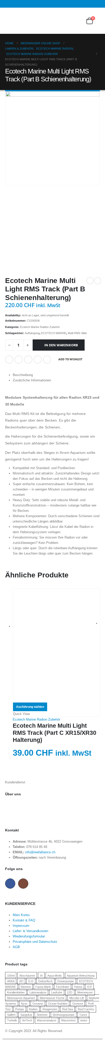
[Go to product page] (56, 646)
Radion (33, 1009)
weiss (83, 1020)
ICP (89, 986)
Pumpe (19, 1009)
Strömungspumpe (63, 1014)
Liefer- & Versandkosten (30, 931)
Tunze (83, 1014)
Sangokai (26, 1014)
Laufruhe (56, 992)
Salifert (11, 1014)
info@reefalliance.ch (40, 852)
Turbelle (12, 1020)
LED (69, 992)
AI (41, 975)
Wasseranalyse (46, 1020)
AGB (16, 947)
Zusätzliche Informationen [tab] (32, 380)
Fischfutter (62, 986)
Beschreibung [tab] (23, 375)
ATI (21, 981)
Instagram (23, 883)
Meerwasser (85, 992)
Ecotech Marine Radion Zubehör (40, 327)
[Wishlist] (77, 20)
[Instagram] (97, 4)
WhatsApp (47, 359)
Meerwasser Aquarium (21, 997)
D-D (30, 981)
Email (38, 359)
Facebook (9, 359)
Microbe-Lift (76, 997)
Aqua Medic (54, 975)
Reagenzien (50, 1009)
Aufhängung (32, 333)
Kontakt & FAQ (24, 920)
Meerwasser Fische (52, 997)
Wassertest (68, 1020)
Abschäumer (27, 975)
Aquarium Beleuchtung (81, 975)
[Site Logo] (33, 21)
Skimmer (42, 1014)
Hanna (78, 986)
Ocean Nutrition (58, 1003)
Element (26, 986)
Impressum (21, 926)
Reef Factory (86, 1009)
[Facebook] (83, 4)
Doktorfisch (45, 981)
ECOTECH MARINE (53, 333)
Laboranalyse (38, 992)
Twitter (19, 359)
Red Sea (67, 1009)
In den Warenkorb (61, 345)
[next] (97, 280)
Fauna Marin (43, 986)
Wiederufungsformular (29, 936)
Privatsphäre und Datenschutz (35, 942)
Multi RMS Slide (77, 333)
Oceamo (37, 1003)
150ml (11, 975)
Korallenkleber (16, 992)
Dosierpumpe (65, 981)
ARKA (11, 981)
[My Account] (65, 20)
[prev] (90, 280)
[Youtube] (90, 4)
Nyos (24, 1003)
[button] (8, 21)
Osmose (77, 1003)
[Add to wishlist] (97, 719)
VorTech (27, 1020)
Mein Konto (21, 915)
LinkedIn (28, 359)
